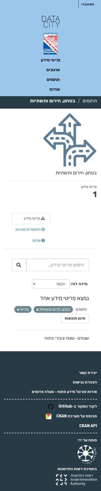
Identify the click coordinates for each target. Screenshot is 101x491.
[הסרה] (37, 309)
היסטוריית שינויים (28, 229)
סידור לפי (80, 284)
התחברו (87, 4)
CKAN (61, 416)
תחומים (53, 79)
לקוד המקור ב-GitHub (77, 406)
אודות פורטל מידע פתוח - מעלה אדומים (64, 391)
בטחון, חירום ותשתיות (52, 101)
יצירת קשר (88, 372)
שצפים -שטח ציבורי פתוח (66, 338)
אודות (54, 89)
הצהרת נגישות (85, 382)
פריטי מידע (50, 60)
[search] (19, 265)
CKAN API (88, 426)
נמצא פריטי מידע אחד (64, 298)
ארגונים (53, 69)
